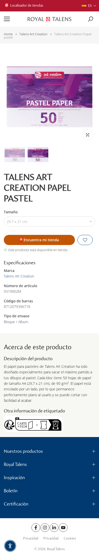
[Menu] (14, 19)
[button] (89, 6)
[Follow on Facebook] (35, 527)
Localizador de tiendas (26, 5)
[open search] (90, 19)
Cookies (70, 538)
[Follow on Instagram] (45, 527)
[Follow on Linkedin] (54, 527)
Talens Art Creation (33, 34)
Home (8, 34)
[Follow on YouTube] (63, 527)
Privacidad (30, 538)
